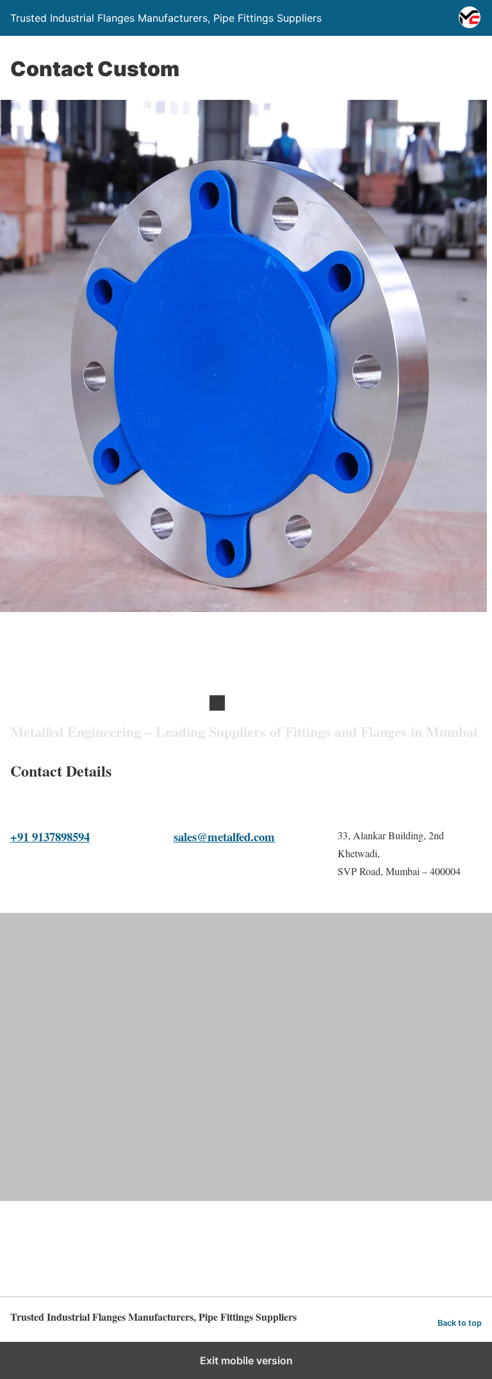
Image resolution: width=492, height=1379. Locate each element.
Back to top (460, 1323)
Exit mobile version (246, 1360)
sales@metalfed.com (224, 836)
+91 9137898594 (50, 836)
